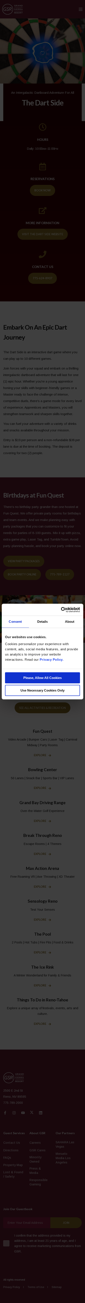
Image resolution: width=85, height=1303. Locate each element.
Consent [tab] (15, 621)
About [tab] (70, 621)
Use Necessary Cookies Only (42, 690)
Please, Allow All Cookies (42, 678)
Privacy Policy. (52, 659)
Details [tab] (42, 621)
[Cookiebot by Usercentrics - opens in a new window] (61, 610)
